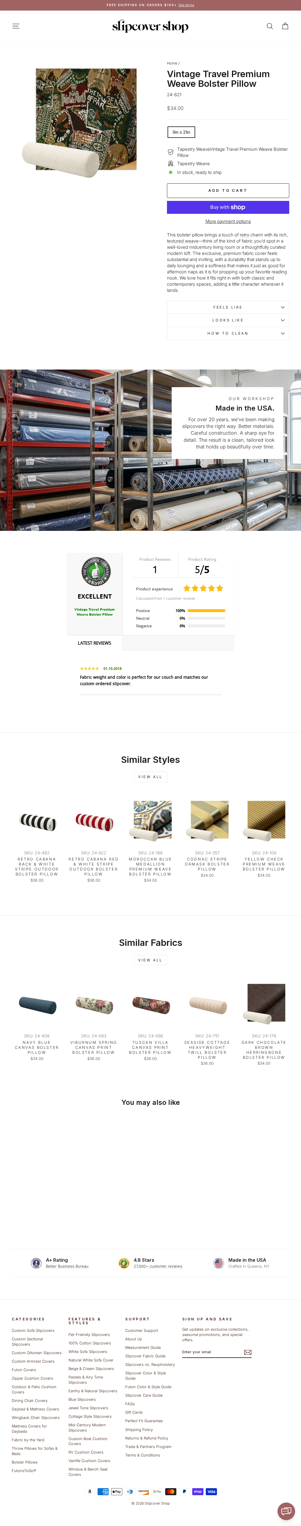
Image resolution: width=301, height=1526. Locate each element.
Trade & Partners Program (148, 1446)
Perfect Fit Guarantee (144, 1421)
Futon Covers (24, 1370)
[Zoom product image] (79, 125)
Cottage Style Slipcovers (90, 1416)
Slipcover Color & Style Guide (145, 1376)
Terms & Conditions (142, 1455)
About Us (133, 1339)
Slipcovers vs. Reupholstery (150, 1364)
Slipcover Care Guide (144, 1395)
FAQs (130, 1404)
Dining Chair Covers (30, 1400)
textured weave (182, 241)
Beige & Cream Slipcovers (91, 1368)
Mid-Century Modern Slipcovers (87, 1427)
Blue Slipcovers (82, 1399)
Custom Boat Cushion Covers (88, 1441)
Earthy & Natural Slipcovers (92, 1391)
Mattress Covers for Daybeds (29, 1429)
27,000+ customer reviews (158, 1266)
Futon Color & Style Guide (148, 1387)
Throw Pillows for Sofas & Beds (35, 1451)
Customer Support (141, 1330)
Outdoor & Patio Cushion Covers (34, 1389)
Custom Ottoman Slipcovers (37, 1353)
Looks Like (228, 320)
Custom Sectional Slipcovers (27, 1342)
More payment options (228, 221)
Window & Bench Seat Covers (88, 1472)
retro (244, 235)
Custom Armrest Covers (33, 1361)
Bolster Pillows (25, 1462)
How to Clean (228, 333)
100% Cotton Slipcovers (89, 1343)
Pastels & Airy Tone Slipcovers (85, 1380)
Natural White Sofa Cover (90, 1360)
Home (172, 63)
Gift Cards (134, 1412)
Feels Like (228, 307)
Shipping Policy (139, 1429)
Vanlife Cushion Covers (89, 1461)
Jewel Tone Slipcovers (88, 1408)
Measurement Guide (143, 1347)
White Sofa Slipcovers (87, 1351)
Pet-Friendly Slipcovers (89, 1334)
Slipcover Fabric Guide (145, 1356)
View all (150, 777)
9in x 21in (181, 132)
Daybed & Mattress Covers (35, 1409)
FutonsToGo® (24, 1471)
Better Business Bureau (67, 1266)
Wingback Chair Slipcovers (36, 1417)
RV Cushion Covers (85, 1452)
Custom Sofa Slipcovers (33, 1330)
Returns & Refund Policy (146, 1438)
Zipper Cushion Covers (32, 1378)
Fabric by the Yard (28, 1440)
